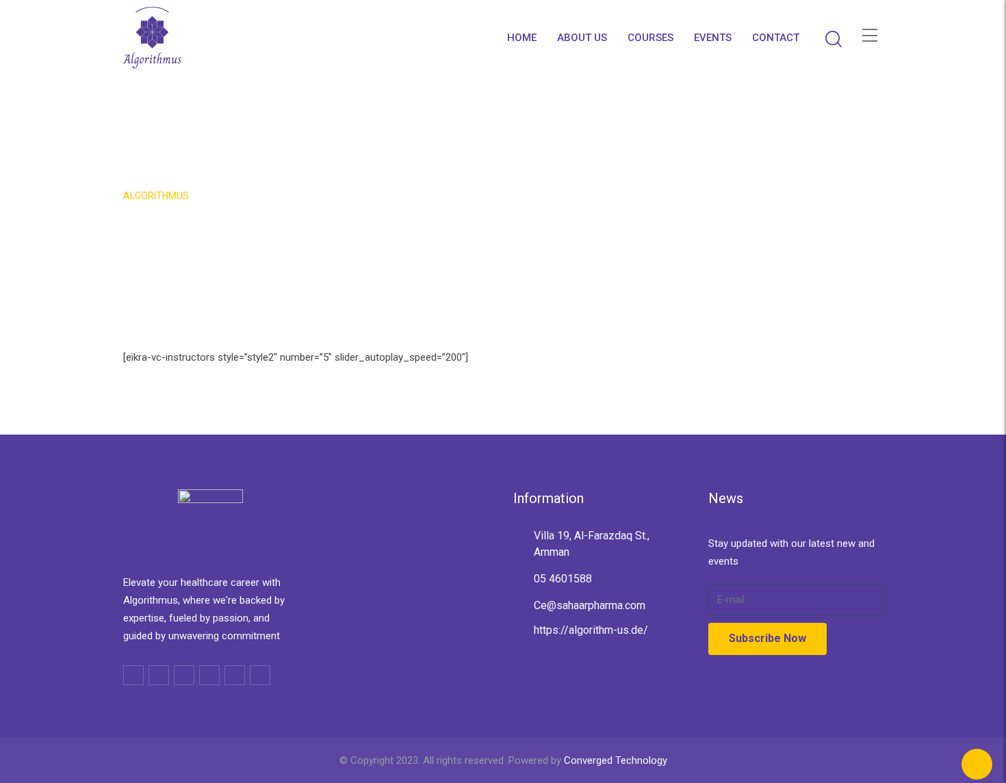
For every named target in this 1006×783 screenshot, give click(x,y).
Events (713, 37)
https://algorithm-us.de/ (591, 630)
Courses (650, 37)
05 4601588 (563, 578)
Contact (775, 37)
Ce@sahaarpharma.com (589, 605)
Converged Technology (615, 760)
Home (522, 37)
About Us (582, 37)
